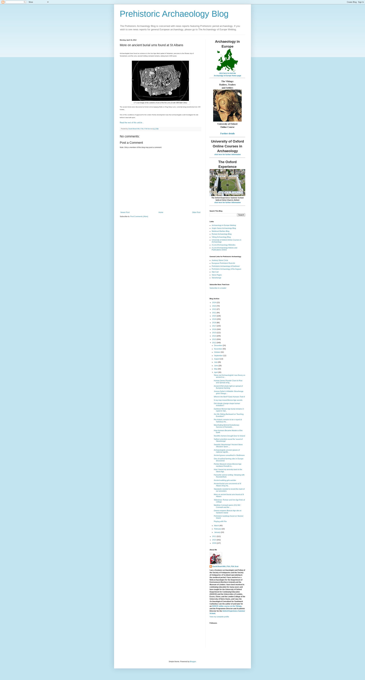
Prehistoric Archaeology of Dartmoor (226, 266)
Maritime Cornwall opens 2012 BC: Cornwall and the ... (227, 506)
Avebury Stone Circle (220, 260)
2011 (214, 536)
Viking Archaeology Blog (221, 237)
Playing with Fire (220, 521)
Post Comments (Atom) (139, 217)
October (217, 352)
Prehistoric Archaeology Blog (174, 14)
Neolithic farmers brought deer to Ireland (229, 436)
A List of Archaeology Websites (223, 245)
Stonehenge (216, 278)
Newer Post (124, 212)
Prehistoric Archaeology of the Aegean (226, 269)
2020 (214, 316)
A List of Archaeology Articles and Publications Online (224, 249)
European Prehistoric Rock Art (223, 263)
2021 (214, 313)
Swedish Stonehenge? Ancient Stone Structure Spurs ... (228, 446)
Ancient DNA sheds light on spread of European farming (228, 387)
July (216, 362)
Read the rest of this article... (132, 123)
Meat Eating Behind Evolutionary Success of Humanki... (226, 426)
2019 (214, 319)
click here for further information (227, 155)
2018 (214, 323)
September (218, 356)
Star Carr (215, 272)
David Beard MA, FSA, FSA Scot (225, 566)
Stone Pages (217, 275)
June (216, 366)
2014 (214, 336)
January (217, 532)
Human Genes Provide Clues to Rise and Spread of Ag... (228, 382)
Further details (227, 133)
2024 (214, 303)
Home (161, 212)
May (216, 369)
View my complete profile (219, 617)
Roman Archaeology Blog (222, 234)
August (217, 359)
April (216, 372)
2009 (214, 543)
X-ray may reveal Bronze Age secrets (228, 400)
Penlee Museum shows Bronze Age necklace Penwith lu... (227, 465)
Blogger (193, 662)
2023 (214, 306)
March (216, 526)
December (218, 345)
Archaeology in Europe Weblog (224, 225)
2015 (214, 333)
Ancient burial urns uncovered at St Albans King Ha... (227, 485)
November (218, 349)
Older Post (196, 212)
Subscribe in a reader (218, 288)
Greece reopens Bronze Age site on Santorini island (227, 512)
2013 (214, 339)
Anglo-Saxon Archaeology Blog (224, 228)
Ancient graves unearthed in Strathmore (229, 455)
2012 (214, 343)
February (218, 529)
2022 (214, 309)
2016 (214, 329)
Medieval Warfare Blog (220, 231)
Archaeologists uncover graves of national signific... (227, 451)
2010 (214, 540)
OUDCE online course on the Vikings (227, 606)
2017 (214, 326)
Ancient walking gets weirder (225, 480)
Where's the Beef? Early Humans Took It (229, 397)
